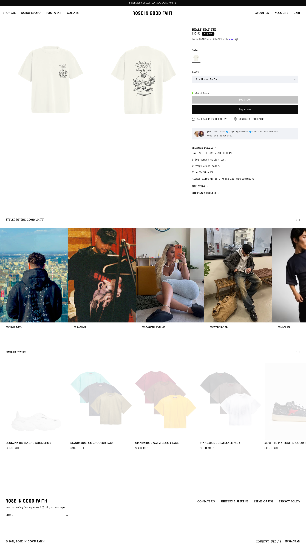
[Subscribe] (67, 515)
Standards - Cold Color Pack (92, 443)
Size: (195, 71)
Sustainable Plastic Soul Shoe (28, 443)
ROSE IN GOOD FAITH (30, 541)
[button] (297, 13)
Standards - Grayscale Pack (220, 443)
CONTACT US (206, 501)
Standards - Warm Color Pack (157, 443)
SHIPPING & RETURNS (234, 501)
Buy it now (245, 109)
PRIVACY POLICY (289, 501)
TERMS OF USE (263, 501)
